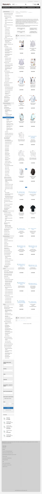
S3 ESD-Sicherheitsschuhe (9, 292)
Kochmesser (24, 7)
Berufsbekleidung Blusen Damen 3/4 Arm (8, 52)
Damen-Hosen (7, 145)
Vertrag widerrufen (5, 459)
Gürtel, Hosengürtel (7, 99)
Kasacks (5, 26)
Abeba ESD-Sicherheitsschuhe (7, 317)
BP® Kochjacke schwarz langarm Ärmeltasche (33, 287)
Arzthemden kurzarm (8, 59)
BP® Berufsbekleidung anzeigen (8, 323)
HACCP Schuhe (7, 175)
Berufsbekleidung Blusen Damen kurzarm (8, 55)
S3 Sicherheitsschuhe (8, 301)
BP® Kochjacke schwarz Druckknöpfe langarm (32, 305)
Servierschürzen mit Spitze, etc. (9, 189)
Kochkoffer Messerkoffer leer (8, 221)
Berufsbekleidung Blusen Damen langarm (8, 50)
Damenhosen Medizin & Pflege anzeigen (8, 41)
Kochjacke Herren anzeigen (9, 119)
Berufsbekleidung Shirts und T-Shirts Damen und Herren (9, 197)
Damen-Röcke (7, 146)
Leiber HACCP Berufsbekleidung (7, 356)
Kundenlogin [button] (31, 1)
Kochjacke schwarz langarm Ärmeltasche (21, 268)
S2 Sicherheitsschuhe (8, 299)
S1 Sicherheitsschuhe (8, 298)
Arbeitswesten (6, 243)
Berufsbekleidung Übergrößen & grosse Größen (9, 454)
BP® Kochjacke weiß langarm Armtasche (21, 140)
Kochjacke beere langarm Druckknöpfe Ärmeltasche (21, 250)
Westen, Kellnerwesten (8, 162)
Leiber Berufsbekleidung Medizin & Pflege (8, 353)
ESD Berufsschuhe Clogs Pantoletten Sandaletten (8, 281)
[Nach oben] (39, 492)
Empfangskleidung (7, 85)
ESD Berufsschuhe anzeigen (9, 279)
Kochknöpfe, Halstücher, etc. (9, 133)
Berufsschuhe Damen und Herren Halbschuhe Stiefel (8, 275)
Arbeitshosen (6, 239)
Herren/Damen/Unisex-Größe (7, 363)
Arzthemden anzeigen (8, 58)
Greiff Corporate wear (8, 342)
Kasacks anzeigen (7, 27)
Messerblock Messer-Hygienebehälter (7, 229)
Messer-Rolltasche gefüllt (8, 227)
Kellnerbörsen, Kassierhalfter (7, 150)
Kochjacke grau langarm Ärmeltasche (33, 268)
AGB (3, 461)
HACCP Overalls (7, 79)
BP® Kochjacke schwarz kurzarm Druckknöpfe (21, 214)
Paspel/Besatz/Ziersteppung (8, 396)
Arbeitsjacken (6, 245)
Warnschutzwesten (8, 264)
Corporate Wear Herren (8, 143)
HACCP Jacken (7, 75)
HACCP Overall (7, 172)
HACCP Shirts (7, 81)
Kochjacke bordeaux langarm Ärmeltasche (21, 287)
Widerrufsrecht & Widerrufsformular (8, 452)
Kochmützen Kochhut (8, 136)
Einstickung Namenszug (21, 49)
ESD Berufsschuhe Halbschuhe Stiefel (7, 284)
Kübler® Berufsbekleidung (8, 345)
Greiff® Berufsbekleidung (8, 337)
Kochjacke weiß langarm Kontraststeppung (21, 104)
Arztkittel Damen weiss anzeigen (8, 18)
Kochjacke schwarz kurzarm (21, 195)
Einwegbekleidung (6, 84)
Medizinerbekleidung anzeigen (8, 13)
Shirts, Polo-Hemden (7, 250)
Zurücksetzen (8, 410)
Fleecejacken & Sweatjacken (8, 82)
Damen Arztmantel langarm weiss (9, 20)
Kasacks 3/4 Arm (7, 32)
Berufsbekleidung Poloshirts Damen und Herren (9, 194)
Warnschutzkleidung (7, 254)
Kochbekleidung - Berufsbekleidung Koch (7, 108)
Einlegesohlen (6, 276)
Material (5, 368)
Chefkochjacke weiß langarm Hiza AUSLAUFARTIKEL (21, 67)
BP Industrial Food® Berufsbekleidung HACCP (8, 329)
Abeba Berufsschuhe (8, 313)
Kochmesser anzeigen (7, 212)
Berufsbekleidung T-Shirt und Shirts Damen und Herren (8, 68)
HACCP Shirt (7, 174)
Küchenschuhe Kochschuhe (9, 134)
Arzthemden (6, 56)
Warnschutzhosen (7, 261)
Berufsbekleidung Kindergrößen (6, 101)
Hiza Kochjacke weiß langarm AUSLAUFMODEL (33, 49)
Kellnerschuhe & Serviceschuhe (7, 154)
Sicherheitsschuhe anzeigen (9, 296)
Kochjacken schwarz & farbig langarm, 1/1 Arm (9, 124)
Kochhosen (6, 131)
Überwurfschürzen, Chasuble (8, 198)
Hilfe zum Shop (5, 456)
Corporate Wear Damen (8, 142)
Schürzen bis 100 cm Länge (9, 184)
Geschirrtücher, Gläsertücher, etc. (8, 202)
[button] (17, 36)
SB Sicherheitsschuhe (8, 302)
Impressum (4, 447)
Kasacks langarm (7, 33)
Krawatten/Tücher (7, 91)
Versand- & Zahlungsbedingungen (7, 451)
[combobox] (23, 36)
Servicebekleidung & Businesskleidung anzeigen (9, 140)
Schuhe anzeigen (6, 270)
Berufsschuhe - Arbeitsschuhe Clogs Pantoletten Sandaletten (8, 272)
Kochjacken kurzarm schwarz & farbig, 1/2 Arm (9, 129)
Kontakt (4, 449)
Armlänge (5, 379)
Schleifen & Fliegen (7, 95)
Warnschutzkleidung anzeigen (8, 257)
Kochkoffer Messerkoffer (8, 214)
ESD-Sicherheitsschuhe (7, 285)
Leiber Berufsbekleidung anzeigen (8, 349)
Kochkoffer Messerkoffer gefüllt (8, 218)
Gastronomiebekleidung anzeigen (7, 105)
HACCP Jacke (7, 168)
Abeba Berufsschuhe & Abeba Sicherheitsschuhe (8, 308)
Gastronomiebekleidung (16, 7)
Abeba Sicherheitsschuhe (8, 318)
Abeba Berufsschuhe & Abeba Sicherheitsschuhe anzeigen (8, 311)
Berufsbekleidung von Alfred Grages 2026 (21, 490)
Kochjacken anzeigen (9, 114)
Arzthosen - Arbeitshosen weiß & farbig (8, 45)
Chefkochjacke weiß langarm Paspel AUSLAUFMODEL (33, 67)
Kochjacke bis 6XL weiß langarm (21, 177)
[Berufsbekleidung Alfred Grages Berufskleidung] (7, 4)
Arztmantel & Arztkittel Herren (8, 14)
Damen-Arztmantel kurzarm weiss (9, 23)
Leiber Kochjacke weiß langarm (33, 104)
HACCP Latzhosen (7, 78)
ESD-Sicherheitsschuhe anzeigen (8, 288)
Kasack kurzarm (7, 30)
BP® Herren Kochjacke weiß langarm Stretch (32, 140)
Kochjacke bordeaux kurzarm (33, 195)
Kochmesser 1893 (6, 234)
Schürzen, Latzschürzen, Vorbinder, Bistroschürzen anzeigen (8, 180)
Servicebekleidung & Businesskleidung (7, 138)
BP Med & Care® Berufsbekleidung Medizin (8, 331)
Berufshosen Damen (7, 200)
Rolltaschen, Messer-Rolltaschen (7, 223)
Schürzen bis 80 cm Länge (9, 185)
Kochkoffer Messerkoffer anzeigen (8, 216)
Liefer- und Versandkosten (6, 463)
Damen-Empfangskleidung (9, 88)
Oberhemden (7, 157)
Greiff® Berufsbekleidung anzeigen (8, 339)
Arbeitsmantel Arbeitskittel (8, 246)
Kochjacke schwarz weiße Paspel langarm (33, 177)
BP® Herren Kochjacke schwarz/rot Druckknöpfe (21, 305)
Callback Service (5, 466)
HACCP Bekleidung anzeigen (9, 72)
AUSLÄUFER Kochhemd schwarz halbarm (21, 232)
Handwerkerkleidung (31, 7)
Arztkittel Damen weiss (7, 16)
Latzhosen (5, 242)
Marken (4, 304)
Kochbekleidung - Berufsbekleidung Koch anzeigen (8, 110)
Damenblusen (6, 46)
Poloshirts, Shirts (6, 62)
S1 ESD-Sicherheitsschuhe (9, 289)
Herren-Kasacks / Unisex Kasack (8, 37)
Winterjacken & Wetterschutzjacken (7, 97)
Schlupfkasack (7, 29)
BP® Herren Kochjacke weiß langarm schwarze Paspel (21, 159)
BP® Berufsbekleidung (7, 321)
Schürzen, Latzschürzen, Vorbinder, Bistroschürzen (8, 178)
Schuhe (37, 7)
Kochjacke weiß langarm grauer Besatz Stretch (32, 86)
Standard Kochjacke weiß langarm (21, 85)
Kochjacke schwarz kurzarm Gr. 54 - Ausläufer (33, 232)
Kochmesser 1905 (6, 231)
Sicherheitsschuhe (7, 295)
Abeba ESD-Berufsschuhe (8, 314)
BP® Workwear (7, 335)
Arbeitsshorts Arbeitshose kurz (8, 240)
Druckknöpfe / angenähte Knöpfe (7, 385)
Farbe (4, 374)
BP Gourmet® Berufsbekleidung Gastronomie (7, 326)
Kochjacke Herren (8, 117)
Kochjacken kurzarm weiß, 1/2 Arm (9, 126)
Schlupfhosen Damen (8, 42)
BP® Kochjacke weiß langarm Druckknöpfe (32, 159)
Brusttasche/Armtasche (7, 391)
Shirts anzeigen (7, 192)
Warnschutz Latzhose (8, 258)
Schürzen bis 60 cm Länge (9, 187)
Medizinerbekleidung (6, 7)
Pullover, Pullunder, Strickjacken (7, 93)
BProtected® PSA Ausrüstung (7, 334)
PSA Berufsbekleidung (7, 253)
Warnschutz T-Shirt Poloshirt (9, 260)
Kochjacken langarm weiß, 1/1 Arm (9, 122)
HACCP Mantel (7, 171)
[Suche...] (26, 4)
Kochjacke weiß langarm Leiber (32, 122)
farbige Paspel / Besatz (7, 398)
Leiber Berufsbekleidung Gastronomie (8, 351)
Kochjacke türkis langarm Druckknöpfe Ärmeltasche (32, 250)
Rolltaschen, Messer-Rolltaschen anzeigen (8, 226)
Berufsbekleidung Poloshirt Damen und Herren (9, 66)
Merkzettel (36, 1)
